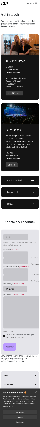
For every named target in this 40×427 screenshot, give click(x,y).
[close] (35, 392)
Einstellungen (20, 422)
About (6, 375)
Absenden (10, 346)
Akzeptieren (20, 412)
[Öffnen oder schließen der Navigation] (36, 3)
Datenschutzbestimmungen (24, 335)
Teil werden (8, 384)
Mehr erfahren (8, 406)
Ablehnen (20, 417)
